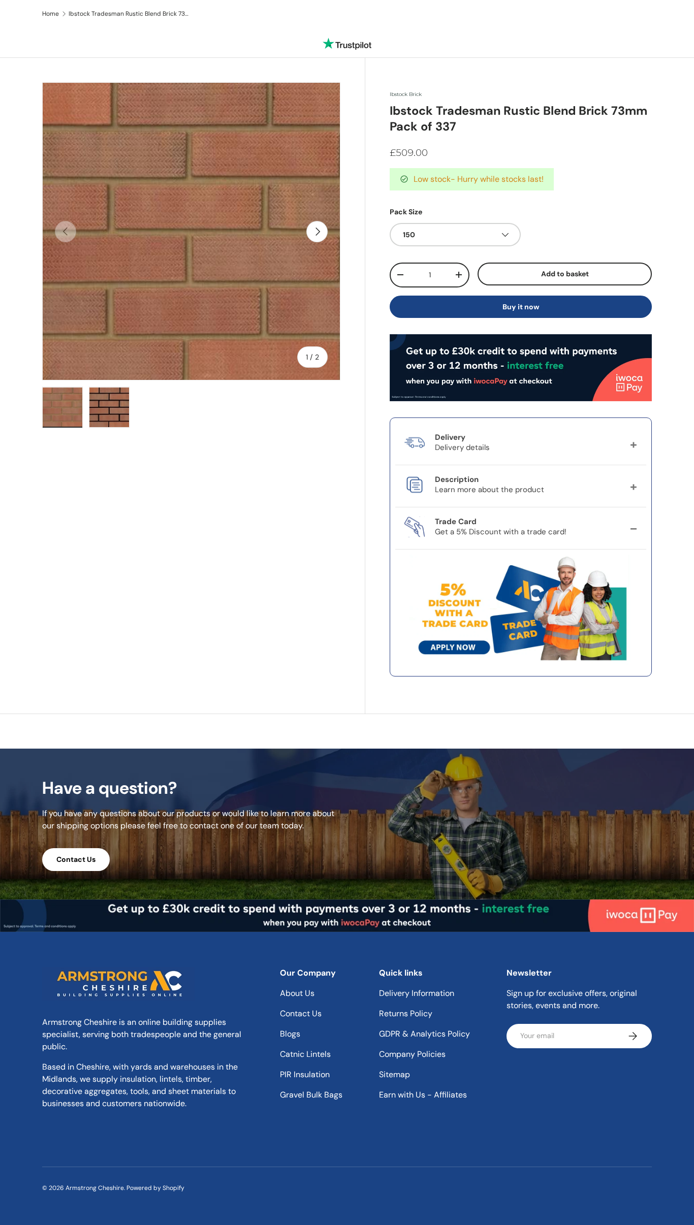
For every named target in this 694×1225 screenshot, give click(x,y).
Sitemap (394, 1074)
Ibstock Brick (406, 94)
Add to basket (565, 273)
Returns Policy (405, 1013)
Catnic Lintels (305, 1054)
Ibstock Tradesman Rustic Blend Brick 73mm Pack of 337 (130, 14)
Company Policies (412, 1054)
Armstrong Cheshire (95, 1188)
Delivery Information (416, 993)
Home (50, 14)
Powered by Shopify (155, 1188)
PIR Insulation (305, 1074)
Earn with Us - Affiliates (423, 1094)
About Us (297, 993)
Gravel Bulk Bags (311, 1094)
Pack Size (406, 211)
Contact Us (76, 859)
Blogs (290, 1033)
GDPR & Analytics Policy (424, 1033)
